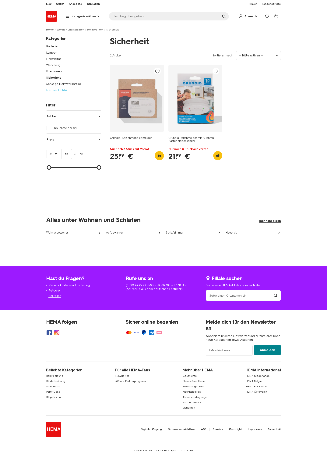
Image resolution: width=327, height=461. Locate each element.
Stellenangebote (193, 386)
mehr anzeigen (270, 221)
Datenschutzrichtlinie (181, 429)
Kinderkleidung (55, 381)
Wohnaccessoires (57, 232)
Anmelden (267, 350)
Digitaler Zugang (151, 429)
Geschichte (190, 375)
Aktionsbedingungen (196, 397)
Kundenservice (192, 402)
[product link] (137, 98)
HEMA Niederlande (258, 375)
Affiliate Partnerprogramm (130, 381)
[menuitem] (48, 3)
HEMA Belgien (254, 381)
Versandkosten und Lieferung (69, 285)
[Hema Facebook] (49, 332)
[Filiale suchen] (275, 295)
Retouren (55, 290)
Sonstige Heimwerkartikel (64, 84)
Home (50, 29)
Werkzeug (53, 65)
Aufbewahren (115, 232)
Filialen (253, 3)
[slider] (49, 167)
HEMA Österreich (256, 391)
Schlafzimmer (175, 232)
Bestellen (54, 296)
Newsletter (122, 375)
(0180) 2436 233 (137, 285)
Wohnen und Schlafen (70, 29)
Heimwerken (95, 29)
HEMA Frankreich (256, 386)
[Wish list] (267, 16)
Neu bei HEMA (56, 90)
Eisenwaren (54, 71)
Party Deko (53, 391)
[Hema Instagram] (56, 332)
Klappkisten (53, 397)
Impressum (255, 429)
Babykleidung (54, 375)
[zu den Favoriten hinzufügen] (157, 71)
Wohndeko (53, 386)
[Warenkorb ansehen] (276, 16)
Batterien (52, 46)
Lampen (51, 52)
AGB (203, 429)
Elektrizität (53, 59)
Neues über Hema (194, 381)
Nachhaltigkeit (192, 391)
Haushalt (231, 232)
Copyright (235, 429)
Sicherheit (53, 77)
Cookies (218, 429)
